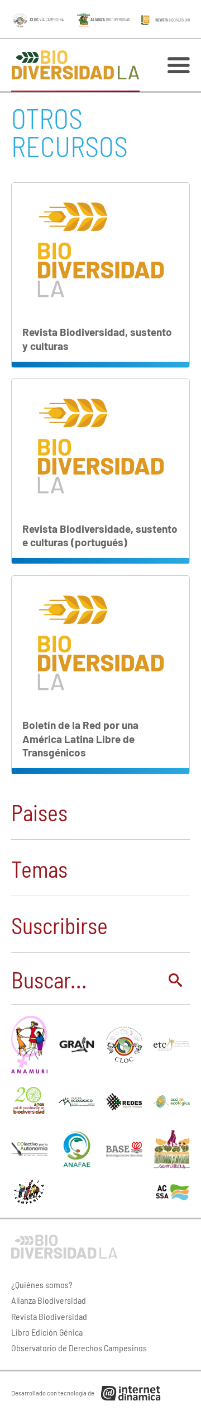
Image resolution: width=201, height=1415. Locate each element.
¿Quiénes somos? (42, 1284)
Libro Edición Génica (47, 1332)
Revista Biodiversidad (49, 1316)
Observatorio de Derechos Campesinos (79, 1347)
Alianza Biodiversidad (48, 1300)
